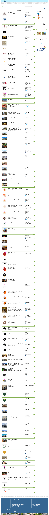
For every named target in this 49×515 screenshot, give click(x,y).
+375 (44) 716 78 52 (27, 483)
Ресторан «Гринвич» (11, 222)
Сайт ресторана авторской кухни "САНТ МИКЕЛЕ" (30, 385)
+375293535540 (27, 246)
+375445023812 (27, 398)
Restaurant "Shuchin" (11, 178)
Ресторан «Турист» (27, 77)
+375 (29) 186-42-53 (27, 477)
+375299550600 (27, 409)
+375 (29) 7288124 (27, 404)
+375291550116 (27, 205)
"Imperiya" (9, 354)
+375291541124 (27, 188)
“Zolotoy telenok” (10, 93)
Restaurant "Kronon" (11, 12)
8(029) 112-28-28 (27, 267)
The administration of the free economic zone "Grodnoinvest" (17, 504)
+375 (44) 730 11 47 (27, 488)
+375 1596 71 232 (27, 461)
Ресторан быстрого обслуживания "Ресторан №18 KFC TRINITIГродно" (15, 467)
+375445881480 (27, 392)
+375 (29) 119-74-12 (27, 466)
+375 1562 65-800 (27, 122)
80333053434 (26, 273)
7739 (25, 258)
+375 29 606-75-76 (27, 301)
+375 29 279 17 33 (27, 70)
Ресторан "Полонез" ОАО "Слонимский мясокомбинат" (13, 105)
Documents (42, 14)
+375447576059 (27, 199)
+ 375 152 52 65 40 (27, 18)
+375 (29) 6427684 (27, 99)
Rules (41, 11)
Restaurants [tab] (3, 8)
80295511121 (26, 373)
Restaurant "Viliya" (10, 99)
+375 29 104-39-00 (27, 415)
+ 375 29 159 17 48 (27, 58)
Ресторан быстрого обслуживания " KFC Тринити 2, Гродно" (15, 478)
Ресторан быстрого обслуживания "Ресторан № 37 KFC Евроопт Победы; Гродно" (15, 483)
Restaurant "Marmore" (11, 132)
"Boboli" (9, 41)
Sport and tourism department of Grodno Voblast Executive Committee (27, 511)
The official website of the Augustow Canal (36, 504)
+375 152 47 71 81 (27, 235)
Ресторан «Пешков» (11, 217)
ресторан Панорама (11, 423)
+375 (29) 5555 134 (27, 36)
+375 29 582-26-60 (27, 410)
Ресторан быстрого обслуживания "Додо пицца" (15, 302)
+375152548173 (27, 76)
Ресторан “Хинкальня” (11, 252)
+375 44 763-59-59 (27, 252)
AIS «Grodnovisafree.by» (35, 505)
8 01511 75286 (27, 127)
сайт (25, 100)
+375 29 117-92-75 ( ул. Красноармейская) (27, 363)
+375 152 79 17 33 (27, 69)
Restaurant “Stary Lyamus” (11, 64)
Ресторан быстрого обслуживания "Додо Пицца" (15, 291)
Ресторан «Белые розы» (11, 445)
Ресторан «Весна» (10, 150)
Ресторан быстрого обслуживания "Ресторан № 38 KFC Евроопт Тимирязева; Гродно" (15, 489)
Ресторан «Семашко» (27, 54)
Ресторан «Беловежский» (12, 112)
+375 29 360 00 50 (27, 12)
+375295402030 (27, 222)
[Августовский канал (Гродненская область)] (44, 33)
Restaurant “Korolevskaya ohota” (12, 25)
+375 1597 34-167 (27, 173)
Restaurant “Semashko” (11, 53)
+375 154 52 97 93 (27, 167)
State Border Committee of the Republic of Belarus (16, 505)
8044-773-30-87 (27, 450)
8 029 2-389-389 (27, 315)
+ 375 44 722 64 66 (27, 25)
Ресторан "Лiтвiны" (11, 321)
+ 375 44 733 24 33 (27, 20)
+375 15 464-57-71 (27, 430)
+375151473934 (27, 178)
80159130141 (26, 137)
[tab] (42, 18)
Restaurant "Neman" (11, 368)
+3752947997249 (27, 193)
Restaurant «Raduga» (11, 137)
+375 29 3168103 (27, 104)
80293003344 (26, 321)
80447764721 (26, 332)
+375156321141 (27, 117)
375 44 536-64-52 (27, 348)
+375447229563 (27, 211)
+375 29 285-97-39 (27, 435)
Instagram (26, 31)
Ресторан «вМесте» (11, 246)
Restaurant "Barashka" (11, 36)
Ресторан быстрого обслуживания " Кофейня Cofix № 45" (15, 333)
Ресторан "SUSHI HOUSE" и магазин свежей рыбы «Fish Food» (15, 359)
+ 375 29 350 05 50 (27, 47)
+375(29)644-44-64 (27, 416)
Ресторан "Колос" (10, 228)
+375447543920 (27, 142)
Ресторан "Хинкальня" (11, 279)
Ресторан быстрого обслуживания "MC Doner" (15, 263)
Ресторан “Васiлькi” (11, 284)
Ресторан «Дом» (27, 21)
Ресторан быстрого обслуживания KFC (14, 363)
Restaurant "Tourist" (11, 76)
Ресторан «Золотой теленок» (28, 94)
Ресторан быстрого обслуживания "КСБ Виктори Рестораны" (15, 393)
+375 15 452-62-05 (27, 434)
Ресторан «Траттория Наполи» (12, 273)
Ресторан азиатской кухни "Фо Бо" (13, 439)
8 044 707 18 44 (27, 162)
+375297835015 (27, 112)
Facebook (26, 88)
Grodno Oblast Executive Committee (15, 499)
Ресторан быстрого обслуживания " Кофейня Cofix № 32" (15, 338)
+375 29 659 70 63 (27, 343)
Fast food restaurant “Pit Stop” (12, 82)
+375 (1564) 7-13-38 (27, 155)
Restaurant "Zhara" (10, 404)
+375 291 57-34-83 (27, 445)
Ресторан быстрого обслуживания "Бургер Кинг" (15, 183)
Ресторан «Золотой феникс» (12, 122)
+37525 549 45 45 (27, 379)
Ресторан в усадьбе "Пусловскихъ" (13, 240)
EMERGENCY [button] (41, 18)
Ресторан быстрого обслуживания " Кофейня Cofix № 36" (15, 349)
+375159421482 (27, 456)
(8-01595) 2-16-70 (27, 150)
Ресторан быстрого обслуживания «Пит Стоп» (29, 84)
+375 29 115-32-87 (27, 338)
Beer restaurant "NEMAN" (11, 69)
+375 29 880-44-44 (27, 41)
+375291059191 (27, 132)
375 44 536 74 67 (27, 327)
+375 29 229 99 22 (27, 423)
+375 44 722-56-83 (27, 183)
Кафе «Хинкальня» (11, 267)
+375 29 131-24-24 (27, 439)
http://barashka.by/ (27, 37)
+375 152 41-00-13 (27, 444)
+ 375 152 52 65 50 (27, 19)
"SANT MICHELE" (10, 385)
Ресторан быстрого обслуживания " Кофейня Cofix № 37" (15, 328)
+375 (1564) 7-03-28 (27, 156)
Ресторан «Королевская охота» (29, 26)
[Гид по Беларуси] (41, 48)
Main (4, 499)
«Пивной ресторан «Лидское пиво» (13, 472)
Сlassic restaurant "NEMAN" (12, 58)
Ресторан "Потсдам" (11, 430)
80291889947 (26, 284)
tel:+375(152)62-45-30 (27, 53)
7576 (25, 296)
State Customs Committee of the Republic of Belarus (17, 506)
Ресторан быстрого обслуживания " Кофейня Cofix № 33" (15, 344)
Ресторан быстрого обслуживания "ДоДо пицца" (15, 296)
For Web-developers (34, 499)
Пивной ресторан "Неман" (28, 71)
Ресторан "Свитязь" (11, 173)
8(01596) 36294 (27, 307)
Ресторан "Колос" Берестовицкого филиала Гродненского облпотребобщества (14, 128)
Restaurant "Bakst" (10, 87)
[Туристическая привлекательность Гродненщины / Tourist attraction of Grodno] (39, 33)
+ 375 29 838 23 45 (27, 93)
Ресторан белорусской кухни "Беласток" (14, 315)
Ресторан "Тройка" (10, 379)
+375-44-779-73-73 (27, 240)
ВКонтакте (26, 14)
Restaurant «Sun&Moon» (11, 143)
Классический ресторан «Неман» (29, 59)
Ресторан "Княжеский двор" (12, 307)
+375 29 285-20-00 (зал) (28, 30)
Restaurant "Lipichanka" (11, 117)
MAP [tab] (6, 8)
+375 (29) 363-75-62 (27, 82)
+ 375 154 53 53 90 (27, 472)
